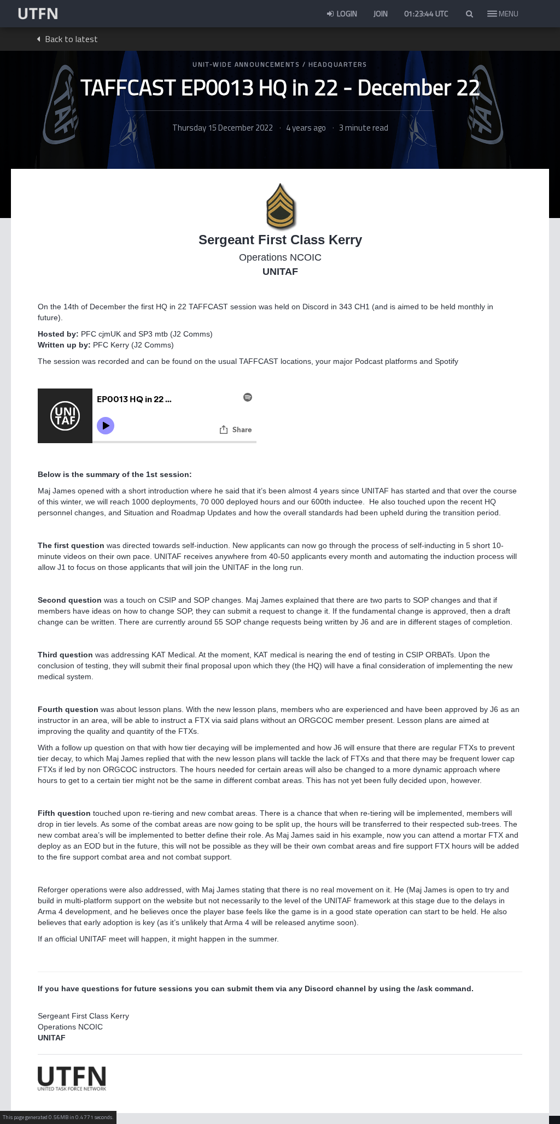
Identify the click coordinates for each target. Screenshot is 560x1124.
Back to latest (70, 38)
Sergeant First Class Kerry (280, 239)
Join (381, 13)
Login (346, 13)
